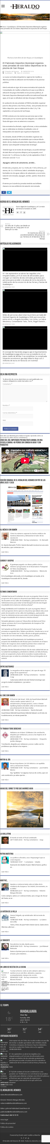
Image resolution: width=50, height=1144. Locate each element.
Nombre (6, 405)
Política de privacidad (7, 1123)
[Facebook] (23, 1138)
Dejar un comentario (23, 73)
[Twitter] (26, 1138)
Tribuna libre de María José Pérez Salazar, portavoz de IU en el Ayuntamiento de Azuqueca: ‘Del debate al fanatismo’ (23, 623)
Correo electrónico (10, 413)
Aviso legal (4, 1120)
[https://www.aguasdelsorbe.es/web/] (25, 17)
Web (4, 420)
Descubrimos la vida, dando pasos (22, 944)
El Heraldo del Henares (12, 71)
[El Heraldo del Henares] (25, 6)
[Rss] (21, 1138)
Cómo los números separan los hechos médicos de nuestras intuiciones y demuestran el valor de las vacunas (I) (28, 536)
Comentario (7, 384)
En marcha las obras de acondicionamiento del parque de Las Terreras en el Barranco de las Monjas (32, 235)
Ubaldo (37, 862)
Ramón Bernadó (36, 710)
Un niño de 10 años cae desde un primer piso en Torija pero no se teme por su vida (17, 226)
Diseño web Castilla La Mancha (29, 1135)
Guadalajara (11, 27)
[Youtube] (28, 1138)
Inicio (4, 27)
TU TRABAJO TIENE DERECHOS (10, 729)
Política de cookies (6, 1127)
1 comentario (28, 862)
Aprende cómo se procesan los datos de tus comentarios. (21, 436)
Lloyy (41, 840)
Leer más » (5, 552)
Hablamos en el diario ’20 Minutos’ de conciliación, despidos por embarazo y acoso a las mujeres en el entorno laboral (28, 735)
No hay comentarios (31, 540)
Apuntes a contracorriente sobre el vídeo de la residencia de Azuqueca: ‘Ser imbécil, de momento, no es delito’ (29, 886)
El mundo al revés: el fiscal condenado (23, 838)
